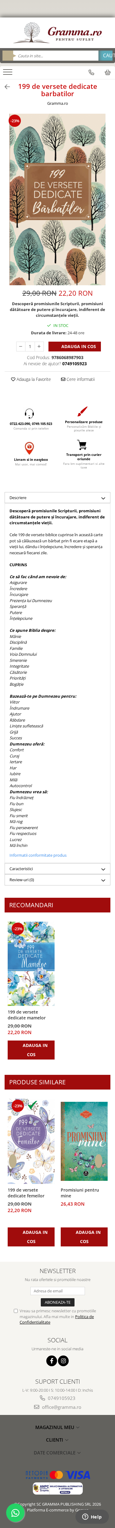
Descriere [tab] (18, 497)
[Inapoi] (4, 87)
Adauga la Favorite (33, 379)
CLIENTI (55, 1440)
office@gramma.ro (61, 1407)
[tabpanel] (57, 199)
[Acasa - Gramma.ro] (58, 33)
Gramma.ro (57, 103)
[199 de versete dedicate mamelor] (31, 964)
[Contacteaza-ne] (91, 72)
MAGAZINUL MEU (55, 1427)
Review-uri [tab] (22, 879)
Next (105, 205)
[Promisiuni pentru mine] (84, 1141)
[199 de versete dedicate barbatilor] (57, 199)
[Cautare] (105, 56)
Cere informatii (80, 379)
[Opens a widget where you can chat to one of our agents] (92, 1517)
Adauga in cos (78, 346)
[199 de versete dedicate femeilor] (31, 1141)
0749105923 (61, 1398)
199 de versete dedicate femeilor (26, 1193)
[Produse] (8, 73)
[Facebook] (51, 1360)
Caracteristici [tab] (21, 868)
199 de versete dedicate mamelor (27, 1015)
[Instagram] (63, 1360)
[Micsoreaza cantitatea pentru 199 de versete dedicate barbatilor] (20, 346)
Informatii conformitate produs (38, 855)
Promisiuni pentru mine (80, 1193)
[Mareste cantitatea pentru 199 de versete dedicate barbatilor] (39, 346)
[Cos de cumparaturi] (107, 72)
